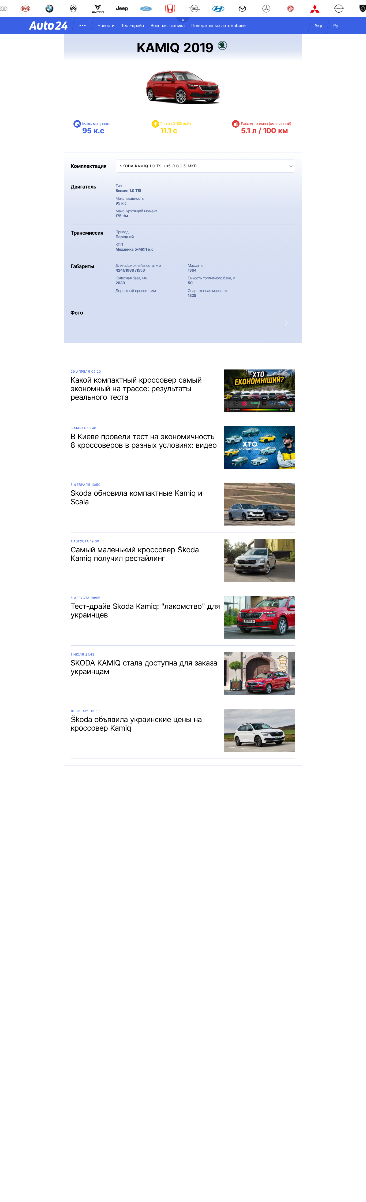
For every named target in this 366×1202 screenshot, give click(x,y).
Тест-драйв (132, 25)
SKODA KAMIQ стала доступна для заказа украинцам (144, 667)
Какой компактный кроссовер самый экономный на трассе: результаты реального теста (136, 388)
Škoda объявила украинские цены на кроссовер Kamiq (136, 724)
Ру (335, 25)
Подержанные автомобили (218, 25)
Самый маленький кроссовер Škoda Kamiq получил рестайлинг (135, 554)
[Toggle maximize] (172, 328)
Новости (106, 25)
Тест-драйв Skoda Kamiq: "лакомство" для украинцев (145, 610)
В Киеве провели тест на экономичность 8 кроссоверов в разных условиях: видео (144, 441)
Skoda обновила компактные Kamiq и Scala (136, 497)
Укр (318, 25)
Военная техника (168, 25)
